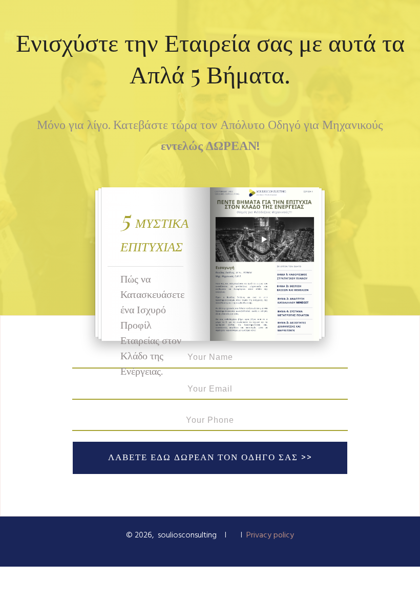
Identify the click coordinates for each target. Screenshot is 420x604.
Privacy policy (270, 535)
